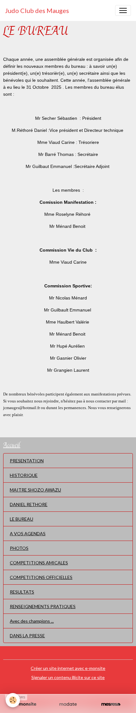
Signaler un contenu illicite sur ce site (68, 677)
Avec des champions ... (32, 621)
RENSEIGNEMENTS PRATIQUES (43, 606)
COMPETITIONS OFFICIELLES (41, 577)
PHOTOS (19, 548)
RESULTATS (22, 591)
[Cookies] (13, 700)
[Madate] (68, 704)
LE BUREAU (21, 519)
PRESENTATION (27, 460)
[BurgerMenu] (123, 10)
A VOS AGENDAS (28, 533)
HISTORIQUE (24, 475)
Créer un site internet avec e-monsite (68, 668)
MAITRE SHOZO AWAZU (35, 489)
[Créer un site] (25, 704)
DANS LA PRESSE (27, 635)
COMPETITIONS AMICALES (39, 562)
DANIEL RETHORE (28, 504)
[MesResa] (111, 704)
